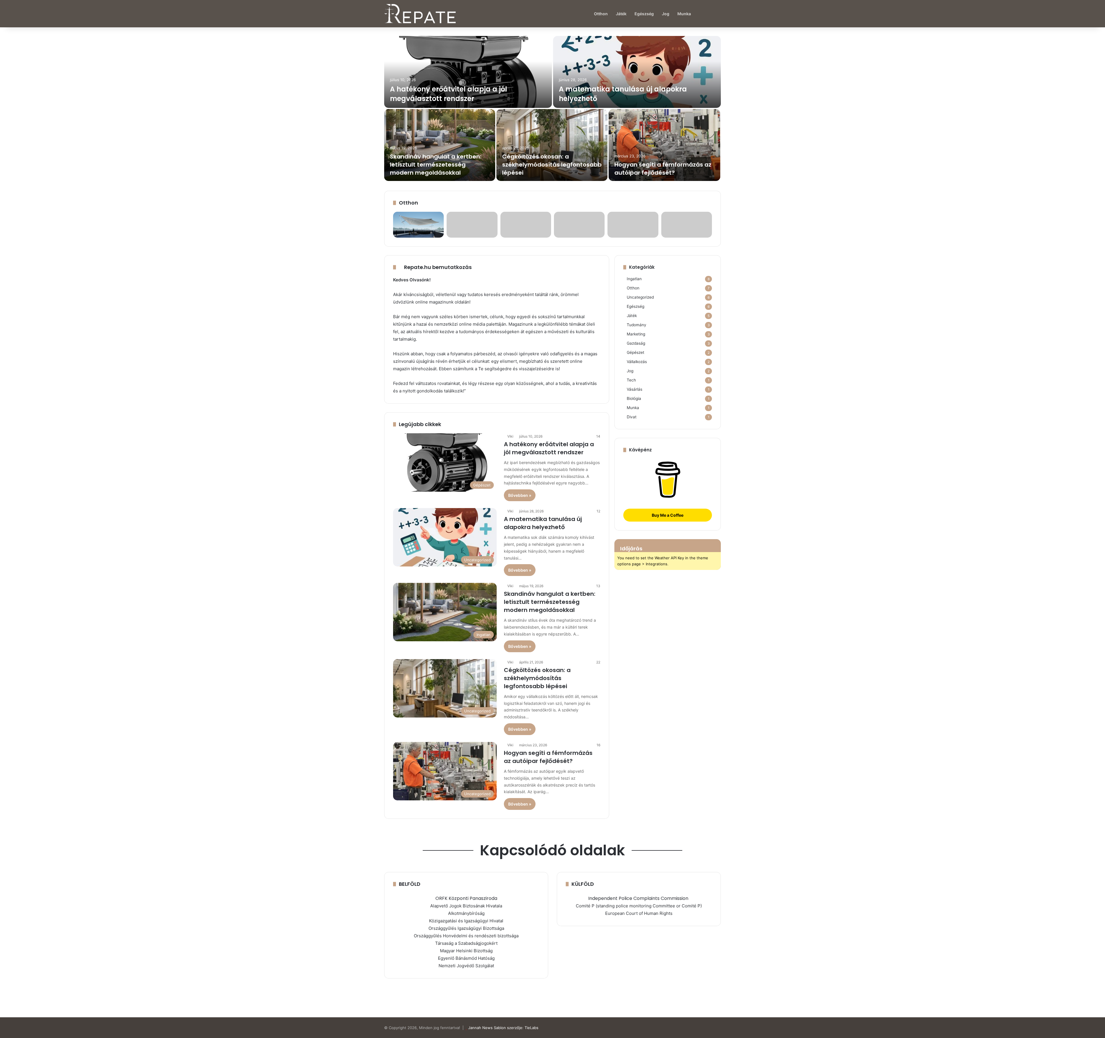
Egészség (644, 13)
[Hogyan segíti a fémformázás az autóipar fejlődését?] (664, 145)
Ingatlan (634, 278)
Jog (665, 13)
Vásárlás (634, 389)
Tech (631, 380)
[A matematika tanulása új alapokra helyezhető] (637, 72)
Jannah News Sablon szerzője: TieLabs (503, 1027)
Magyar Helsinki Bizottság (466, 950)
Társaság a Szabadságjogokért (466, 943)
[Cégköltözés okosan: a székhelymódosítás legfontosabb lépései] (551, 145)
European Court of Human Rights (638, 913)
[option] (552, 109)
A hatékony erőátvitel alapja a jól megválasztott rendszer (448, 94)
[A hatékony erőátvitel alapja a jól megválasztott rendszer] (468, 72)
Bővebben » (519, 495)
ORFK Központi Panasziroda (466, 898)
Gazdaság (636, 343)
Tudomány (636, 325)
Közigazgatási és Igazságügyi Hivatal (466, 920)
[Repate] (420, 14)
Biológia (634, 398)
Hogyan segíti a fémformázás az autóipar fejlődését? (662, 169)
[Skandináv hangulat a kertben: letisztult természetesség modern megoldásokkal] (439, 145)
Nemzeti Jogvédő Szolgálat (466, 965)
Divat (632, 417)
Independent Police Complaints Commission (638, 898)
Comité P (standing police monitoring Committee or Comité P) (639, 906)
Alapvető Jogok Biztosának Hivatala (466, 906)
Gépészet (635, 352)
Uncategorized (640, 297)
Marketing (636, 334)
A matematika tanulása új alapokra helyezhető (543, 523)
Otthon (601, 13)
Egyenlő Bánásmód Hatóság (466, 958)
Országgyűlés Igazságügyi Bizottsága (466, 928)
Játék (621, 13)
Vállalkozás (637, 361)
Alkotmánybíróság (466, 913)
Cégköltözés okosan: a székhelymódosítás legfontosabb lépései (552, 164)
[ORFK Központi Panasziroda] (688, 898)
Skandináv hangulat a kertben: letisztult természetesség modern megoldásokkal (435, 164)
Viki (510, 436)
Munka (684, 13)
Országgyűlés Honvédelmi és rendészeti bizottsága (466, 935)
